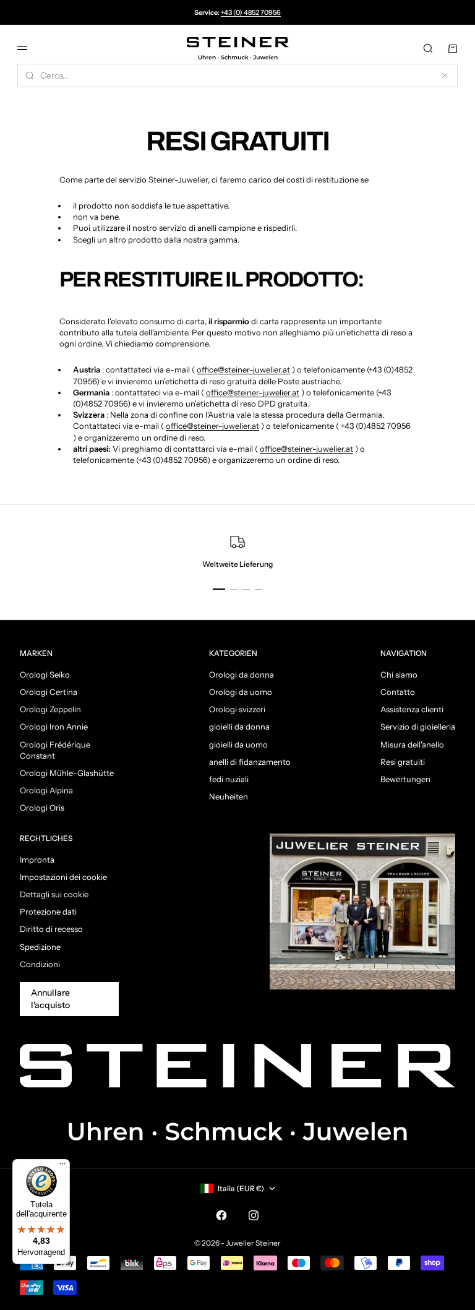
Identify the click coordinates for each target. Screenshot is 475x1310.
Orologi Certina (48, 692)
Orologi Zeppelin (50, 709)
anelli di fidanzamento (250, 762)
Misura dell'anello (412, 744)
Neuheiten (228, 796)
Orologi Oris (42, 807)
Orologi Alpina (46, 790)
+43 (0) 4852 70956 (251, 12)
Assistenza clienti (411, 709)
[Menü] (62, 1166)
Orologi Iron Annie (54, 726)
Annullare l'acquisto (50, 999)
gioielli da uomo (238, 744)
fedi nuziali (229, 779)
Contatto (397, 692)
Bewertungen (405, 779)
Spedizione (40, 947)
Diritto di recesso (51, 929)
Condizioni (40, 964)
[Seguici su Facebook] (221, 1215)
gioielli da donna (239, 726)
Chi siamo (398, 674)
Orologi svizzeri (237, 709)
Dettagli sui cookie (54, 894)
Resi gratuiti (402, 762)
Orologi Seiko (45, 674)
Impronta (37, 859)
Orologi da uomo (240, 692)
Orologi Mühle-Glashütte (67, 773)
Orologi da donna (241, 674)
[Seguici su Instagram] (253, 1215)
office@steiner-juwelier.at (243, 369)
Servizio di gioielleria (417, 726)
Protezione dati (48, 911)
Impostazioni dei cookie (63, 877)
